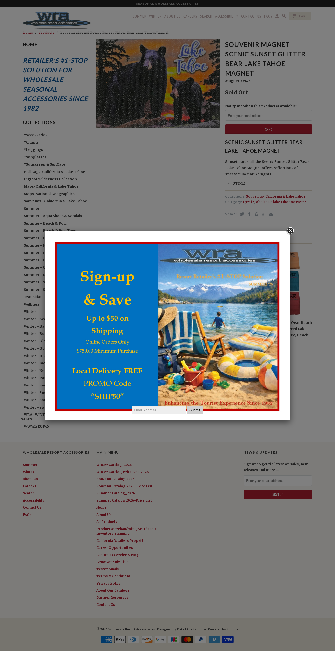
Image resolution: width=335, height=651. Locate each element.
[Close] (290, 230)
